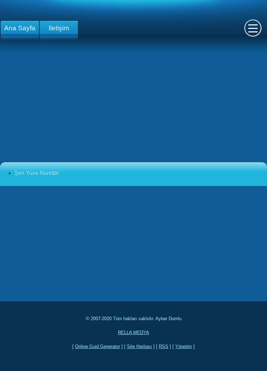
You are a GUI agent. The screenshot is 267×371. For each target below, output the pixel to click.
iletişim (59, 28)
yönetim (183, 346)
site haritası (139, 346)
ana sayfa (19, 28)
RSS (163, 346)
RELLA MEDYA (133, 332)
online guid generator (97, 346)
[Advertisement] (133, 107)
